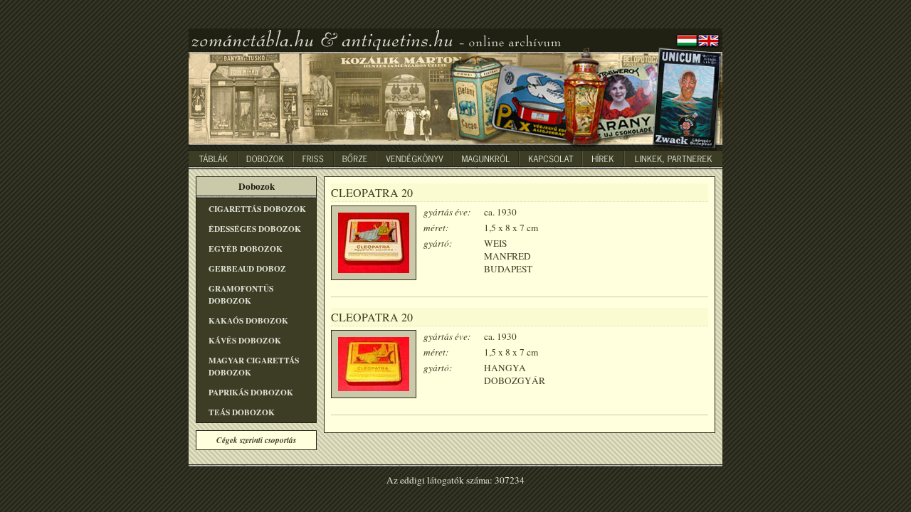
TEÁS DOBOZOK (242, 412)
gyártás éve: (446, 212)
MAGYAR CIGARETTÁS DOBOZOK (254, 366)
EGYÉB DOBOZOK (246, 248)
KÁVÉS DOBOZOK (245, 340)
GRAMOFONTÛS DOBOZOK (241, 294)
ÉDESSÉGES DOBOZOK (255, 229)
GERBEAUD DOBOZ (247, 268)
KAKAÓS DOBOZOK (248, 320)
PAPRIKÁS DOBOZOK (251, 392)
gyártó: (437, 243)
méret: (435, 227)
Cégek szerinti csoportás (256, 440)
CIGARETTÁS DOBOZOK (257, 209)
